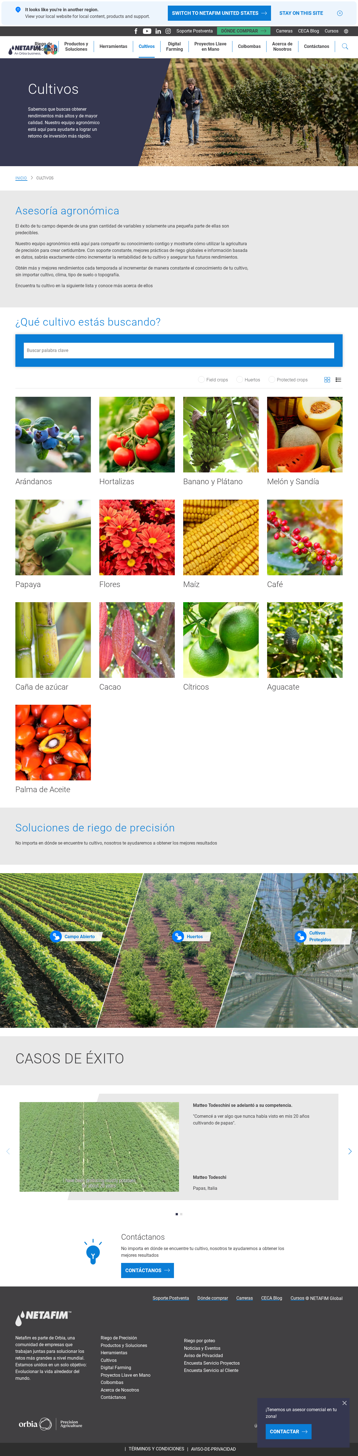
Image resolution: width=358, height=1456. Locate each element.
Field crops (217, 379)
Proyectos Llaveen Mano (210, 46)
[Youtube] (145, 31)
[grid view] (327, 379)
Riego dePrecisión (43, 46)
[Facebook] (134, 31)
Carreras (284, 31)
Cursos (331, 31)
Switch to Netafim (215, 13)
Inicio (21, 178)
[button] (177, 1214)
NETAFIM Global (326, 1298)
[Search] (345, 47)
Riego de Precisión (119, 1338)
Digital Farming (174, 46)
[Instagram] (166, 31)
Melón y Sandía (293, 481)
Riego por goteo (199, 1340)
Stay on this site (301, 13)
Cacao (110, 687)
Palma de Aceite (42, 789)
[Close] (340, 13)
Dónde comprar (239, 31)
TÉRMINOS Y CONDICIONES (156, 1449)
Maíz (191, 584)
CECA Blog (308, 31)
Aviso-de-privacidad (213, 1449)
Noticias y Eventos (202, 1348)
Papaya (28, 584)
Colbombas (249, 46)
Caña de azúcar (41, 687)
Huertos (252, 379)
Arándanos (33, 481)
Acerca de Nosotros (120, 1390)
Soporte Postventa (194, 31)
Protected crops (292, 379)
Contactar (284, 1431)
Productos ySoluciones (76, 46)
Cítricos (196, 687)
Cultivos (147, 46)
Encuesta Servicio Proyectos (212, 1363)
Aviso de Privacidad (203, 1355)
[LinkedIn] (156, 31)
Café (275, 584)
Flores (109, 584)
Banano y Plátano (213, 481)
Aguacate (283, 687)
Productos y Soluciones (124, 1345)
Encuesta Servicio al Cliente (211, 1370)
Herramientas (113, 46)
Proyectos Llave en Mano (125, 1375)
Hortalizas (116, 481)
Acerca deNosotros (282, 46)
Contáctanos (316, 46)
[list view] (338, 379)
